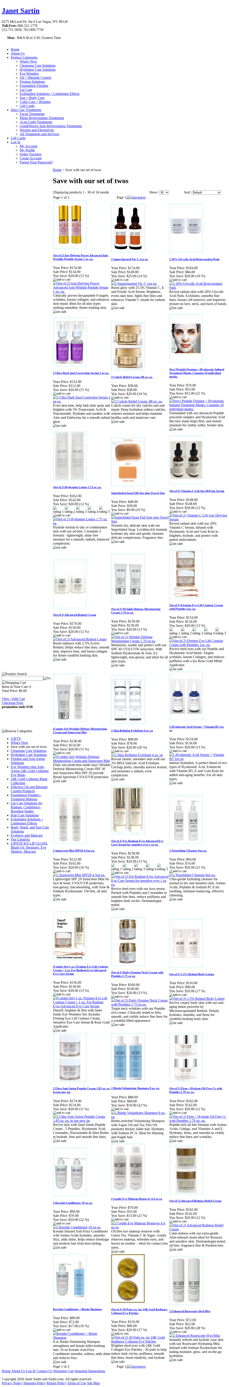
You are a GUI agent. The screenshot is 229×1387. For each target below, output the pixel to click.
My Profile (27, 150)
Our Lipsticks (20, 839)
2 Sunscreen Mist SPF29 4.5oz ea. (74, 850)
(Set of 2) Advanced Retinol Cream (74, 614)
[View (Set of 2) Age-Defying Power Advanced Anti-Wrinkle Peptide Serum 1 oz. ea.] (82, 291)
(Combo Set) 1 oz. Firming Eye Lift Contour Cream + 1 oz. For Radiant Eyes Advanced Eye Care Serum (80, 970)
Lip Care (26, 90)
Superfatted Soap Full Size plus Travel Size (138, 493)
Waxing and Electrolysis (37, 130)
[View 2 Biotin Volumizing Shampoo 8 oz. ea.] (140, 1117)
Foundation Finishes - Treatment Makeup (26, 797)
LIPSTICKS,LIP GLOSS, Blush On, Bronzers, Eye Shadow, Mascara (29, 847)
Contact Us (44, 1371)
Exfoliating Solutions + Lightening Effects (49, 94)
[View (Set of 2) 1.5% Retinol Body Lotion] (197, 999)
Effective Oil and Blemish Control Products (29, 789)
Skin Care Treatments (26, 110)
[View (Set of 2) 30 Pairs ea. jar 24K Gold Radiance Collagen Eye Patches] (140, 1341)
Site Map (93, 1383)
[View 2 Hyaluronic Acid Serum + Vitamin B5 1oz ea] (198, 759)
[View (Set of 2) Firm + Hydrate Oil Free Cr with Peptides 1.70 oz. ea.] (198, 1121)
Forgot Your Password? (36, 162)
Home (15, 49)
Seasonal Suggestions (90, 1371)
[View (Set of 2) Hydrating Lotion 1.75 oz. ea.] (82, 523)
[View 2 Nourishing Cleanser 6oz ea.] (192, 875)
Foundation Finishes (34, 86)
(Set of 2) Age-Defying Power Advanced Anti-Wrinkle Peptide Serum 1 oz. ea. (80, 257)
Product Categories (24, 57)
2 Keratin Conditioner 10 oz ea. (73, 1202)
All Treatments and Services (39, 134)
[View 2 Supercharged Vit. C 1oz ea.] (134, 284)
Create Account (31, 158)
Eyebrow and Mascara (26, 835)
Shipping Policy (34, 1383)
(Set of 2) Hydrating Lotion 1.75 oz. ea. (77, 487)
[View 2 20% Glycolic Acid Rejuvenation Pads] (198, 288)
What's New (28, 61)
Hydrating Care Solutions (38, 69)
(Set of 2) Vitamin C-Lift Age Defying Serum (196, 491)
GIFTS (16, 739)
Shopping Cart (63, 1371)
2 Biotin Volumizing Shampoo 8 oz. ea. (135, 1088)
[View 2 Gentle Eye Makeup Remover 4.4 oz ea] (140, 1227)
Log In (15, 142)
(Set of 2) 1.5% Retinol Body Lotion (191, 974)
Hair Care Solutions (25, 815)
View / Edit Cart (13, 699)
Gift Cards (27, 106)
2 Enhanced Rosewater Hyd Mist (189, 1311)
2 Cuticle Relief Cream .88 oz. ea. (132, 377)
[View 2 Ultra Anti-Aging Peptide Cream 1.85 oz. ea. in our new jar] (82, 1121)
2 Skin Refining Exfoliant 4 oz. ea (132, 730)
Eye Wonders (29, 73)
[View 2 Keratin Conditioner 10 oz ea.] (77, 1227)
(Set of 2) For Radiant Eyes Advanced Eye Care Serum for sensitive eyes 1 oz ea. (137, 842)
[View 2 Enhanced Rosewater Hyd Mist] (194, 1336)
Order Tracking (30, 154)
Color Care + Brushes (35, 102)
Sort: (187, 192)
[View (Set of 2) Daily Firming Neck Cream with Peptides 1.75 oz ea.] (140, 1004)
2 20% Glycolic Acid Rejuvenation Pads (194, 259)
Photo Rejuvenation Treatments (42, 118)
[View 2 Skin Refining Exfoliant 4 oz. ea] (137, 755)
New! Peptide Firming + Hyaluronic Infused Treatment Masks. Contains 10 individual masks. (196, 373)
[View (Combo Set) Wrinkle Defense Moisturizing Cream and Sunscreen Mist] (82, 761)
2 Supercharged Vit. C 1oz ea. (129, 259)
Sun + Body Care (32, 98)
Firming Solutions (32, 82)
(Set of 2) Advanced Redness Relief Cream (195, 1200)
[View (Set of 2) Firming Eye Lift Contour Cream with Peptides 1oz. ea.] (198, 645)
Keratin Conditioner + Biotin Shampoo (77, 1309)
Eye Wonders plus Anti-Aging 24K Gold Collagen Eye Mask (30, 771)
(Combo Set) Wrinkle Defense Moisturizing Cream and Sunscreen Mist (80, 730)
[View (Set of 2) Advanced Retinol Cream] (79, 639)
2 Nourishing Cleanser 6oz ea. (188, 850)
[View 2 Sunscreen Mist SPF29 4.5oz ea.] (79, 875)
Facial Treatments (32, 114)
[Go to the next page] (137, 197)
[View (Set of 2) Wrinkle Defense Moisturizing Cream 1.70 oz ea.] (140, 641)
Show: (153, 192)
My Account (28, 146)
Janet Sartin (21, 10)
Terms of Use (76, 1383)
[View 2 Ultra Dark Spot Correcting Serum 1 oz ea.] (82, 401)
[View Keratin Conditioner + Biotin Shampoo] (82, 1338)
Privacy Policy (12, 1383)
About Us (18, 53)
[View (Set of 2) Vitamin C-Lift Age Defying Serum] (198, 519)
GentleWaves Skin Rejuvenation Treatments (51, 126)
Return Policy (56, 1383)
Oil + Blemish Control (35, 77)
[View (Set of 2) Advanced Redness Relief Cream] (198, 1229)
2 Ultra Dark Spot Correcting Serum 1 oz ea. (81, 373)
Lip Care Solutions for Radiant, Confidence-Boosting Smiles (26, 807)
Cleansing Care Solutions (37, 65)
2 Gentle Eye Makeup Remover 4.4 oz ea (136, 1198)
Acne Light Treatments (36, 122)
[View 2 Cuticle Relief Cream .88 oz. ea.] (137, 401)
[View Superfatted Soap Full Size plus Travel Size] (140, 521)
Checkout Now (12, 703)
